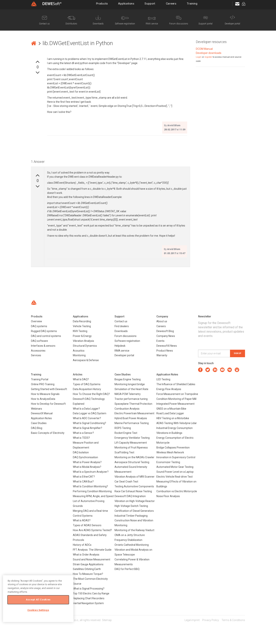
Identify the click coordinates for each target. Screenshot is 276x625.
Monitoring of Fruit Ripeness (131, 447)
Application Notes (41, 418)
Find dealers (122, 326)
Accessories (38, 350)
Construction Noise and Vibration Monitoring (134, 523)
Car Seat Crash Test (126, 481)
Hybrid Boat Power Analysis (131, 418)
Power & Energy (82, 335)
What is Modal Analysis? (87, 466)
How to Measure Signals (45, 394)
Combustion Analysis (127, 408)
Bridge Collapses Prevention (173, 447)
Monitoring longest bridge (130, 384)
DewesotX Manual (42, 413)
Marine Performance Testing (132, 423)
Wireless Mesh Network (170, 452)
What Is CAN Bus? (83, 481)
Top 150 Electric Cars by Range (91, 593)
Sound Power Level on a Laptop (175, 471)
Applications (126, 3)
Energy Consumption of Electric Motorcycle (175, 440)
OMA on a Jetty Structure (130, 535)
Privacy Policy (210, 620)
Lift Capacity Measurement (131, 442)
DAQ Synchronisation (85, 457)
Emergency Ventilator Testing (132, 437)
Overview (36, 321)
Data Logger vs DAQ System (89, 413)
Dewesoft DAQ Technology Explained (89, 401)
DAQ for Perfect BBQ (127, 569)
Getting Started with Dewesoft (49, 389)
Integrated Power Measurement (175, 403)
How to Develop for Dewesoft (48, 403)
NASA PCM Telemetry (128, 394)
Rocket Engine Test (126, 432)
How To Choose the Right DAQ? (91, 394)
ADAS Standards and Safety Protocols (90, 537)
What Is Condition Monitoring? (90, 486)
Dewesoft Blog (165, 331)
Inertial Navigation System (88, 603)
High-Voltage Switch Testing (131, 505)
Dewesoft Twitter (207, 370)
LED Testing (163, 379)
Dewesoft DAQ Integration (130, 496)
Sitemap (107, 620)
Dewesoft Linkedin (215, 370)
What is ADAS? (81, 520)
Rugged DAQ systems (44, 331)
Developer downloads (208, 52)
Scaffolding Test (124, 452)
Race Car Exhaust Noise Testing (133, 491)
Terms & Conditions (233, 620)
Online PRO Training (42, 384)
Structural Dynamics (85, 345)
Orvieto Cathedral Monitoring (132, 544)
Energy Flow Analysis (168, 389)
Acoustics (78, 350)
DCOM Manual (204, 48)
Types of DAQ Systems (86, 384)
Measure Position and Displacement (86, 445)
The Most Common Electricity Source (90, 581)
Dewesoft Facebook (200, 370)
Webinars (36, 408)
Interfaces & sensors (43, 345)
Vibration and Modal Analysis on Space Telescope (133, 552)
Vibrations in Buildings (169, 432)
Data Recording (82, 321)
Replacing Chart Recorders (88, 598)
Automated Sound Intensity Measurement (131, 469)
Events (160, 340)
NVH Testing (80, 331)
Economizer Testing (168, 462)
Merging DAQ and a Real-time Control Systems (90, 513)
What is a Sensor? (83, 432)
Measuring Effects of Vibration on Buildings (176, 484)
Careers (171, 3)
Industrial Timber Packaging (131, 515)
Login (198, 57)
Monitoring (79, 355)
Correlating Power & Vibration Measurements (132, 562)
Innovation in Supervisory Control (175, 457)
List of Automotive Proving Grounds (88, 503)
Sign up (237, 353)
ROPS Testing (123, 427)
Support (150, 3)
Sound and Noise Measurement (91, 559)
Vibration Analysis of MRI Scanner (135, 476)
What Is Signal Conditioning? (89, 423)
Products (102, 3)
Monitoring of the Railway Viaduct (134, 530)
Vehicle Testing (82, 326)
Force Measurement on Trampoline (177, 394)
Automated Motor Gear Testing (174, 466)
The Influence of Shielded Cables (175, 384)
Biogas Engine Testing (128, 379)
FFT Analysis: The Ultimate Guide (92, 549)
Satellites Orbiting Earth (87, 569)
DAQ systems (39, 326)
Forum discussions (125, 335)
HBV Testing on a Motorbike (172, 418)
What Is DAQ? (81, 379)
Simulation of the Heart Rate (131, 389)
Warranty (161, 355)
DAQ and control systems (46, 335)
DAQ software (39, 340)
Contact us (121, 321)
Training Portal (39, 379)
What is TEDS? (81, 437)
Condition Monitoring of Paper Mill (176, 398)
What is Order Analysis (86, 554)
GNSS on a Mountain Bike (171, 408)
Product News (164, 350)
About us (161, 321)
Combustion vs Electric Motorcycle (176, 491)
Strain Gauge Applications (88, 564)
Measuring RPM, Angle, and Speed (93, 496)
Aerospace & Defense (86, 360)
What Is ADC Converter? (87, 418)
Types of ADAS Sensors (87, 525)
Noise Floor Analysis (168, 496)
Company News (165, 335)
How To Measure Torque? (88, 573)
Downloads (121, 331)
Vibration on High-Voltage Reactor (135, 501)
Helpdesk (120, 345)
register (208, 57)
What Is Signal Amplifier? (87, 427)
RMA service (122, 350)
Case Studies (39, 423)
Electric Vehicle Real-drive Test (174, 476)
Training (192, 3)
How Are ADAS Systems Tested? (92, 530)
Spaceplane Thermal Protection (133, 403)
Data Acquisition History (87, 389)
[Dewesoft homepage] (46, 3)
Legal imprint (192, 620)
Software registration (127, 340)
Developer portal (124, 355)
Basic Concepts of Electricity (47, 432)
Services (36, 355)
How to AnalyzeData (43, 398)
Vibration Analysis (83, 340)
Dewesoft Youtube (222, 370)
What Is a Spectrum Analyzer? (91, 471)
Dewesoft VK (229, 370)
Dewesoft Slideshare (237, 370)
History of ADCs (82, 544)
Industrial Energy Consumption (174, 427)
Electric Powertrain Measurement (134, 413)
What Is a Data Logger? (86, 408)
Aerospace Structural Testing (132, 462)
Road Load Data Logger (170, 413)
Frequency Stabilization (128, 539)
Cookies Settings (38, 610)
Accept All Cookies (38, 599)
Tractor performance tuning (131, 398)
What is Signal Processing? (88, 588)
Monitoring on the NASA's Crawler (134, 457)
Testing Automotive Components (134, 486)
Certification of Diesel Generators (134, 510)
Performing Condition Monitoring (92, 491)
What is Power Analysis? (87, 462)
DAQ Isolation (81, 452)
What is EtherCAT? (84, 476)
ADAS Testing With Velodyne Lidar (176, 423)
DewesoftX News (166, 345)
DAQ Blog (36, 427)
